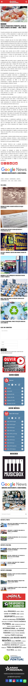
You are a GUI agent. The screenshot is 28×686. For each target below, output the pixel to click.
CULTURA (22, 613)
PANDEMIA (7, 633)
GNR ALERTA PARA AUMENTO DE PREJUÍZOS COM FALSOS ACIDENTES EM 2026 (17, 524)
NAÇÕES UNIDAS (4, 180)
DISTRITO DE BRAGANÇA (9, 619)
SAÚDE (16, 180)
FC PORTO (10, 621)
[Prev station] (16, 385)
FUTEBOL (7, 624)
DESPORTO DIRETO (19, 616)
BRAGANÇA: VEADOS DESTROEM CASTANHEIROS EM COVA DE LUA (16, 574)
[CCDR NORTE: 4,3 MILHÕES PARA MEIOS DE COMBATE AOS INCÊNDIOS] (4, 532)
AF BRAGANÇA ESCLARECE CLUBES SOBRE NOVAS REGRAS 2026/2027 (17, 588)
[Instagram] (14, 680)
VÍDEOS (19, 650)
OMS (9, 180)
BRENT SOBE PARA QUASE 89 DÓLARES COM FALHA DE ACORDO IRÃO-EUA (12, 299)
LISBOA (6, 630)
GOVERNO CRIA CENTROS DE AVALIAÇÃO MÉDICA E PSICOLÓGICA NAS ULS (11, 230)
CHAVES (18, 611)
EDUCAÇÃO (4, 621)
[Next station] (9, 385)
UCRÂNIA (24, 647)
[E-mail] (21, 680)
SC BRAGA (23, 641)
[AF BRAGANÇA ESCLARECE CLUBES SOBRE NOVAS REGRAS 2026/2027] (4, 589)
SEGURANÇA (7, 643)
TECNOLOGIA (22, 645)
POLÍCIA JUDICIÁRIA (20, 633)
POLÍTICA (7, 635)
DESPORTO (9, 616)
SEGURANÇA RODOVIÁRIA (17, 643)
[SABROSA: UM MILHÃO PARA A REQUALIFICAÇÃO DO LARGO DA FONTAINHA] (4, 550)
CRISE (17, 614)
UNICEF (19, 180)
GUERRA (13, 626)
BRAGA (5, 611)
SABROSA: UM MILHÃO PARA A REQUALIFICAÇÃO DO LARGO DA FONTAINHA (17, 549)
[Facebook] (7, 680)
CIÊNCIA (22, 611)
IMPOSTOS (18, 626)
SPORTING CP (15, 645)
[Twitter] (10, 680)
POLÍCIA (13, 633)
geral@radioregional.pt (14, 676)
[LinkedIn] (17, 680)
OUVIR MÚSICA (14, 408)
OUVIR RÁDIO (14, 375)
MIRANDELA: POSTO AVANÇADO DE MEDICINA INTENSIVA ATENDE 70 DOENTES (13, 276)
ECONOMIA (20, 619)
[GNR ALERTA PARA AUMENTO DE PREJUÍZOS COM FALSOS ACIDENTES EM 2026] (4, 525)
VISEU (16, 650)
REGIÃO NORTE (20, 638)
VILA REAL (10, 650)
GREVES (9, 626)
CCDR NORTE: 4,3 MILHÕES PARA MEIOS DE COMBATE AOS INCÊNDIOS (16, 531)
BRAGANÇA (12, 611)
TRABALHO (3, 647)
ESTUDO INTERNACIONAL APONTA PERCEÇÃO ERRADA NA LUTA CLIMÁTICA (13, 322)
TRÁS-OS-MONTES (14, 647)
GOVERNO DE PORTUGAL (20, 624)
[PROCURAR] (26, 514)
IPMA (17, 628)
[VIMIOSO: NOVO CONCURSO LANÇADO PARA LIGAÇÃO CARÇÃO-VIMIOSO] (4, 582)
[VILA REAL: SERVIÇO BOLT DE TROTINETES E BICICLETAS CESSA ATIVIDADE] (4, 557)
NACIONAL (20, 630)
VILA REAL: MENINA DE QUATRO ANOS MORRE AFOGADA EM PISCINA (13, 253)
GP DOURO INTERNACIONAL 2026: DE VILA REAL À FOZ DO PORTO (17, 537)
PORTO (13, 635)
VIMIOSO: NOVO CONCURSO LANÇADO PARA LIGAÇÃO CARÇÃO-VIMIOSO (15, 581)
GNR (13, 624)
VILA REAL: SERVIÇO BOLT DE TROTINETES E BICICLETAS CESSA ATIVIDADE (16, 556)
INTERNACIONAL (9, 628)
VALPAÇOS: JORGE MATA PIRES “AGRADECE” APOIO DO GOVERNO (16, 563)
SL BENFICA (6, 645)
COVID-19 (7, 614)
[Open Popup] (19, 385)
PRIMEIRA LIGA (7, 638)
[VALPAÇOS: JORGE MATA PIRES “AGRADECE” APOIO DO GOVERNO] (4, 564)
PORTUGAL (19, 635)
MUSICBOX (14, 453)
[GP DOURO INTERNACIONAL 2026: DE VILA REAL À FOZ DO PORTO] (4, 538)
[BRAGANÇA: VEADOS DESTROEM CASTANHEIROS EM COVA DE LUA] (4, 575)
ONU (12, 180)
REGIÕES (6, 640)
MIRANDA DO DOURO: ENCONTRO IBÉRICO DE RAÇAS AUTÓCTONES (12, 207)
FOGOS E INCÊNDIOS (20, 621)
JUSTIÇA (22, 628)
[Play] (12, 385)
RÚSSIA (13, 641)
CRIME (13, 614)
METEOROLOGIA (12, 630)
